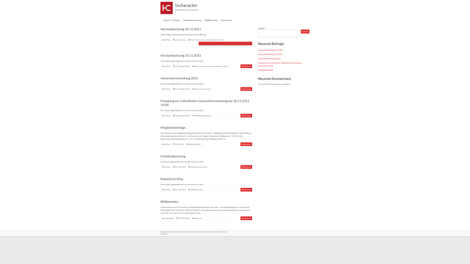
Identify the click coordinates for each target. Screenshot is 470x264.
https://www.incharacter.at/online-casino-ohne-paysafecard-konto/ (225, 43)
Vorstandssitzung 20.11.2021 (180, 55)
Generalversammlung (192, 20)
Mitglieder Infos (211, 20)
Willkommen (169, 202)
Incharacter (186, 5)
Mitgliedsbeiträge (172, 127)
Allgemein (198, 218)
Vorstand (176, 20)
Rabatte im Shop (171, 179)
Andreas (167, 40)
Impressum (225, 20)
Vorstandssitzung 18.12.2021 (180, 29)
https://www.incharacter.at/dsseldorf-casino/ (207, 40)
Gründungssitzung (173, 156)
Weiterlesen (246, 66)
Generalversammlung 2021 (179, 78)
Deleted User (169, 218)
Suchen (261, 28)
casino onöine (180, 40)
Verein (166, 20)
